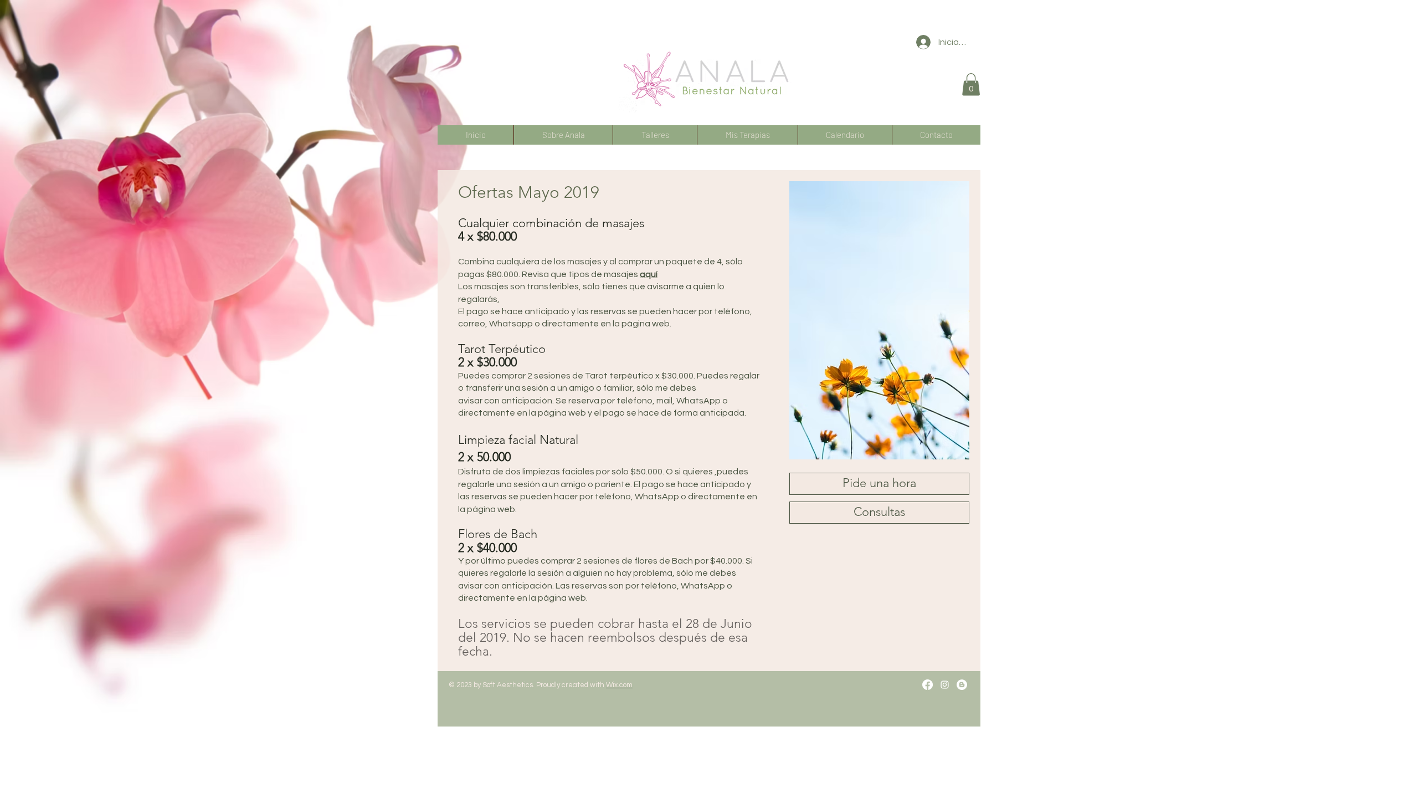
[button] (971, 84)
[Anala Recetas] (962, 684)
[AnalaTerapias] (944, 684)
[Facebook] (927, 684)
